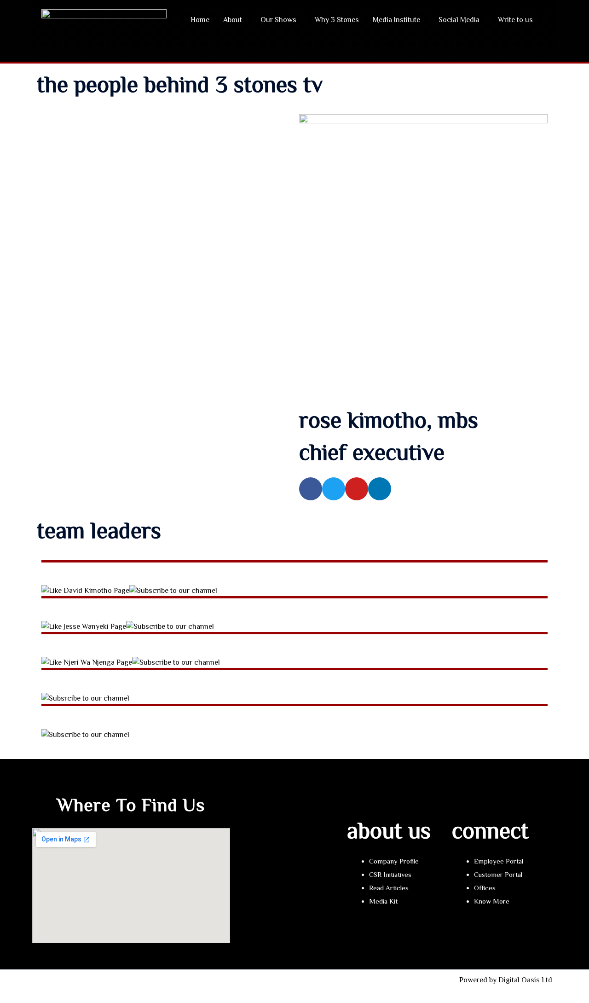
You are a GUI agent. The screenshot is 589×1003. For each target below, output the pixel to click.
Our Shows (278, 20)
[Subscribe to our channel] (173, 590)
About (232, 20)
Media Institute (396, 20)
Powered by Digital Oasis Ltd (505, 980)
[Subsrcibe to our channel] (85, 698)
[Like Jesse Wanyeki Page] (83, 626)
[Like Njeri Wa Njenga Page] (86, 662)
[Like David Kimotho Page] (85, 590)
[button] (235, 19)
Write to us (515, 20)
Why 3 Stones (337, 20)
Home (200, 20)
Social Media (459, 20)
